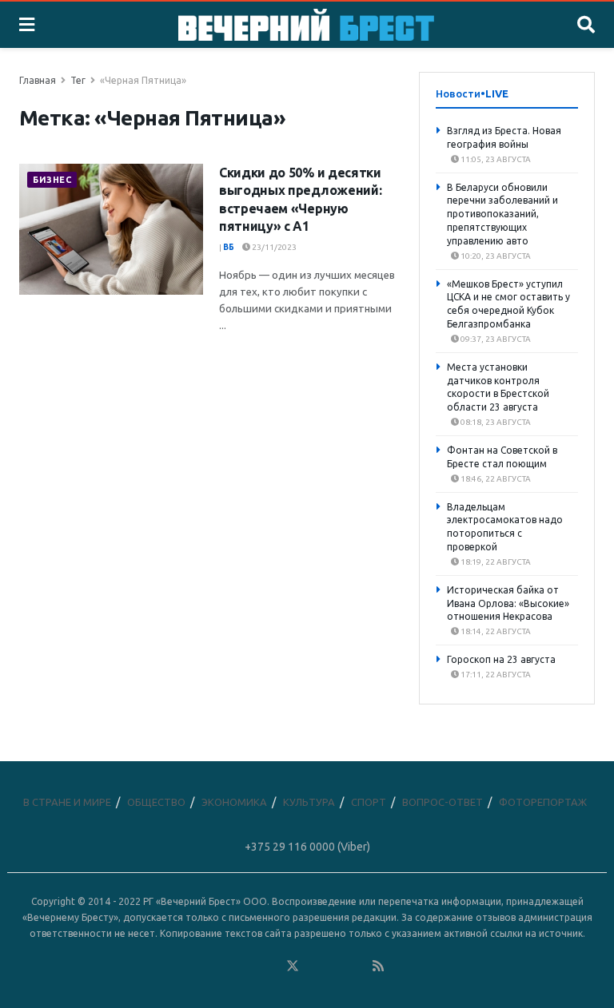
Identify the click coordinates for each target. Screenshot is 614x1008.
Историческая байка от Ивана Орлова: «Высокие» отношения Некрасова (508, 603)
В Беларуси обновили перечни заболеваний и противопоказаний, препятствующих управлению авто (502, 214)
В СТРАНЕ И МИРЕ (67, 802)
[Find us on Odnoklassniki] (271, 966)
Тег (78, 80)
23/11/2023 (273, 247)
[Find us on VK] (249, 966)
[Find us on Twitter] (292, 966)
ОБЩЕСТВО (156, 802)
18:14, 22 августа (495, 631)
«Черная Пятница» (143, 80)
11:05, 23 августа (495, 159)
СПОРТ (368, 802)
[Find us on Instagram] (335, 966)
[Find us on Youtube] (357, 966)
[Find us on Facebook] (227, 966)
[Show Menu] (26, 25)
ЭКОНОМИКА (234, 802)
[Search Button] (586, 25)
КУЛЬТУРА (309, 802)
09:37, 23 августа (495, 339)
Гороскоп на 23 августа (501, 659)
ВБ (228, 247)
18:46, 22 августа (495, 478)
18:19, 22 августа (495, 562)
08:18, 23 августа (495, 422)
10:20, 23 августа (495, 256)
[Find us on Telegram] (314, 966)
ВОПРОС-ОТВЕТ (442, 802)
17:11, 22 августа (495, 674)
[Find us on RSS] (378, 966)
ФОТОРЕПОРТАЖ (543, 802)
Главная (37, 80)
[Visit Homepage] (306, 25)
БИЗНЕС (52, 180)
